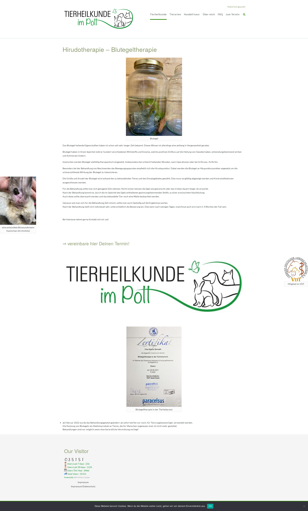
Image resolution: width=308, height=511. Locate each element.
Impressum (83, 482)
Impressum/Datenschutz (83, 486)
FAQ (220, 14)
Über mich (209, 14)
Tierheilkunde (158, 14)
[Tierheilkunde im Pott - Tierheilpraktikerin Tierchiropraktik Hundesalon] (99, 19)
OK (210, 506)
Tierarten (175, 14)
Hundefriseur (192, 14)
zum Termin (233, 14)
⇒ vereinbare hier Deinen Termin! (96, 243)
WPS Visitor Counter (82, 477)
